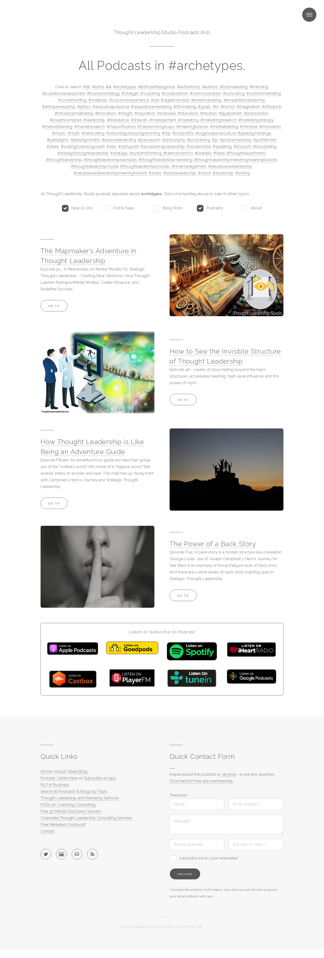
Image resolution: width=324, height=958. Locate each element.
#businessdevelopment (63, 93)
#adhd (98, 87)
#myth (74, 133)
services (229, 774)
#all (86, 87)
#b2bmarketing (234, 87)
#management (162, 120)
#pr (215, 140)
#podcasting (198, 140)
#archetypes (124, 87)
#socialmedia (199, 146)
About (256, 208)
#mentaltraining (224, 126)
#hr (216, 106)
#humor (228, 106)
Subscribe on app (100, 778)
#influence (271, 106)
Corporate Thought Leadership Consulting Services (86, 818)
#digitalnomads (175, 100)
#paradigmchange (254, 133)
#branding (259, 87)
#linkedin (139, 120)
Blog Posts (173, 208)
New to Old (81, 208)
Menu (309, 15)
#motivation (270, 126)
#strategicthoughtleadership (83, 153)
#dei (155, 100)
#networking (93, 133)
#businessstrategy (103, 93)
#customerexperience (129, 100)
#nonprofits (183, 133)
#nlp (166, 133)
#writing (243, 173)
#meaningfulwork (192, 126)
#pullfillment (264, 140)
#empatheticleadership (244, 100)
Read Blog (78, 771)
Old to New (123, 208)
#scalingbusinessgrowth (83, 146)
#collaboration (175, 93)
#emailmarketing (206, 100)
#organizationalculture (215, 133)
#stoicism (243, 146)
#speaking (222, 146)
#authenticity (188, 87)
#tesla (219, 153)
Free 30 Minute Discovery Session (71, 811)
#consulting (234, 93)
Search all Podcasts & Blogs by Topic (74, 791)
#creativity (97, 100)
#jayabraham (230, 113)
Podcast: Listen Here (59, 778)
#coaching (150, 93)
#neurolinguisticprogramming (133, 133)
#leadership (94, 120)
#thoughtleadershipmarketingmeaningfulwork (235, 159)
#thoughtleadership (64, 159)
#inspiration (145, 113)
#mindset (248, 126)
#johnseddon (256, 113)
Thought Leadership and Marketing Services (80, 798)
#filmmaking (185, 106)
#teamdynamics (178, 153)
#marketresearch (89, 126)
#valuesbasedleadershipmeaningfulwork (110, 173)
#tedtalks (203, 153)
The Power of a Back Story (213, 544)
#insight (125, 113)
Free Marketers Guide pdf (63, 824)
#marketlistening (57, 126)
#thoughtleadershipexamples (110, 159)
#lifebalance (118, 120)
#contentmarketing (263, 93)
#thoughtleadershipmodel (94, 166)
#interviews (188, 113)
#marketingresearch (218, 120)
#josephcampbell (66, 120)
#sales (53, 146)
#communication (205, 93)
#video (155, 173)
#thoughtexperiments (246, 153)
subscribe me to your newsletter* (209, 858)
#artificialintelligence (156, 87)
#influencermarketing (74, 113)
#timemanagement (189, 166)
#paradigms (58, 140)
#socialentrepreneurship (163, 146)
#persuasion (149, 140)
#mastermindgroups (156, 126)
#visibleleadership (179, 173)
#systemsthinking (146, 153)
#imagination (248, 106)
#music (59, 133)
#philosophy (173, 140)
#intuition (208, 113)
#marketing (188, 120)
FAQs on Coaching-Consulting (68, 804)
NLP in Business (55, 785)
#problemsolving (235, 140)
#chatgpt (130, 93)
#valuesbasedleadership (230, 166)
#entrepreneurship (58, 106)
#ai (108, 87)
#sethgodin (128, 146)
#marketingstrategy (255, 120)
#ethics (84, 106)
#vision (204, 173)
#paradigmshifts (85, 140)
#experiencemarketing (151, 106)
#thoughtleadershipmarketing (165, 159)
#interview (166, 113)
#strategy (119, 153)
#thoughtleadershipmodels (145, 166)
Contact (48, 831)
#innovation (105, 113)
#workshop (223, 173)
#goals (204, 106)
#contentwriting (72, 100)
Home (46, 771)
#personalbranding (119, 140)
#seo (111, 146)
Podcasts (214, 208)
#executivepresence (111, 106)
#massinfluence (121, 126)
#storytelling (264, 146)
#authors (210, 87)
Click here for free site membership (201, 781)
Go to (54, 306)
